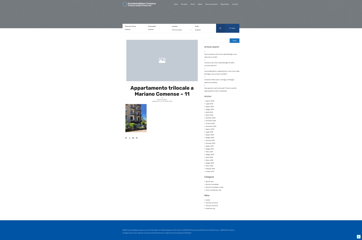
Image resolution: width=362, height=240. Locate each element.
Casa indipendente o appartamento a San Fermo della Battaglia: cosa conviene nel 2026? (221, 72)
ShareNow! (187, 233)
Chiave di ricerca (130, 26)
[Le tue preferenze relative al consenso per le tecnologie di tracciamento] (358, 236)
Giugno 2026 (210, 106)
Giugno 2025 (210, 135)
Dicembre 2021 (210, 143)
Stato (197, 26)
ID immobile (152, 26)
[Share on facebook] (126, 138)
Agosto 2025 (210, 129)
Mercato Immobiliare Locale (214, 187)
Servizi (193, 4)
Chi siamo (184, 4)
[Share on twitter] (129, 138)
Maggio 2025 (210, 137)
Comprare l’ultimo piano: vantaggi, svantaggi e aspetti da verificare (219, 81)
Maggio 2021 (210, 149)
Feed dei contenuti (212, 203)
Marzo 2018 (209, 166)
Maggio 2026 (210, 109)
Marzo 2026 (209, 115)
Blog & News (225, 4)
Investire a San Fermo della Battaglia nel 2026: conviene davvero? (219, 64)
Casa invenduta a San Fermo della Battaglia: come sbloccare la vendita (220, 55)
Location (175, 26)
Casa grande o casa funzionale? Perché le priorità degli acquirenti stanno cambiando (220, 89)
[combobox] (181, 30)
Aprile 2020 (209, 157)
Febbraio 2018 (210, 169)
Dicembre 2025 (211, 118)
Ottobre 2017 (210, 171)
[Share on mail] (133, 138)
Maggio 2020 (210, 154)
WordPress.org (210, 208)
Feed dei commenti (212, 206)
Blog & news (210, 181)
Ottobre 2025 (210, 123)
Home (176, 4)
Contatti (235, 4)
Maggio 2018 (210, 163)
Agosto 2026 (210, 101)
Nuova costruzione (211, 4)
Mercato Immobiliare (212, 184)
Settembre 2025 (211, 126)
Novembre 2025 (211, 121)
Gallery (200, 4)
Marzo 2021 (209, 152)
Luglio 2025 (209, 132)
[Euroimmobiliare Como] (139, 5)
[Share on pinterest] (136, 138)
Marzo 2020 (209, 160)
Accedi (208, 200)
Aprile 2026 (209, 112)
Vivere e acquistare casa (213, 190)
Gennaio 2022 (210, 140)
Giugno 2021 (210, 146)
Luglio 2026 (209, 104)
